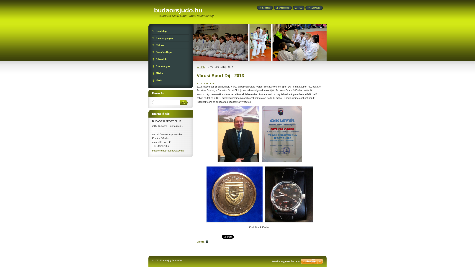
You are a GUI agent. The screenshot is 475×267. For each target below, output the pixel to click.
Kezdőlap (201, 67)
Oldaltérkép (284, 8)
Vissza (200, 241)
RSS (300, 8)
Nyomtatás (315, 8)
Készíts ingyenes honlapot (286, 261)
